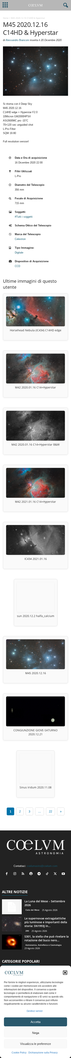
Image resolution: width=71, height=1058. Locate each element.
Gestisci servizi (35, 1011)
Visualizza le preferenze (35, 1043)
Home (5, 18)
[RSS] (24, 874)
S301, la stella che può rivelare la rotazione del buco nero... (46, 938)
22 (50, 811)
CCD (17, 266)
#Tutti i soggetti (24, 216)
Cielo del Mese (32, 909)
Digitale (19, 252)
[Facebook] (8, 874)
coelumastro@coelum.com (42, 865)
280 (27, 930)
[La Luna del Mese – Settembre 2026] (12, 906)
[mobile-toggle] (5, 5)
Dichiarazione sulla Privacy (43, 1052)
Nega (35, 1033)
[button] (65, 973)
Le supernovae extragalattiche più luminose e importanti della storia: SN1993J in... (45, 922)
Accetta (35, 1022)
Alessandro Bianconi (17, 40)
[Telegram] (40, 874)
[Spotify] (32, 874)
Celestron (20, 239)
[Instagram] (16, 874)
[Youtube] (63, 874)
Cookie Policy (19, 1052)
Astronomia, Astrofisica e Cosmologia (43, 945)
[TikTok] (48, 874)
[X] (56, 874)
